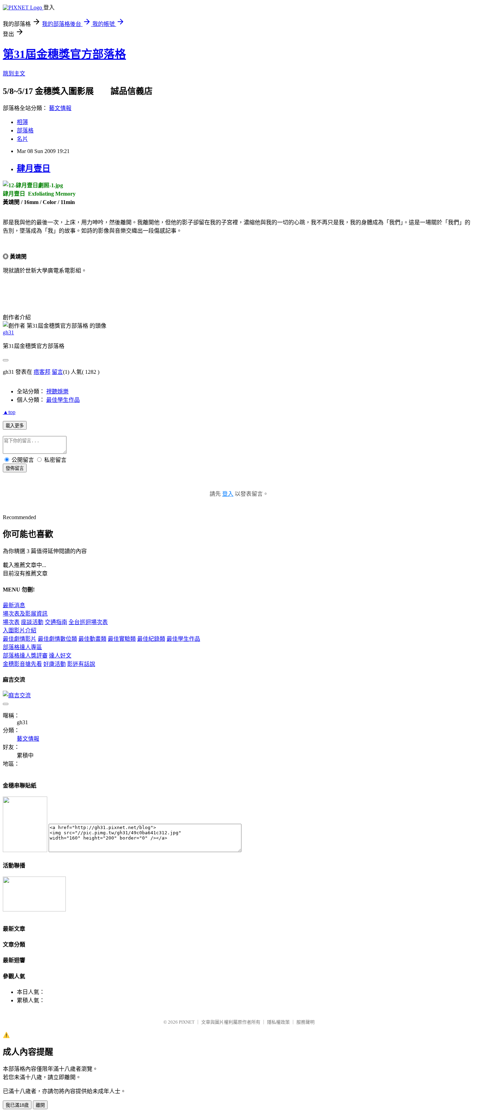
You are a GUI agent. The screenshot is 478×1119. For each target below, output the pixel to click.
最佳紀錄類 (151, 639)
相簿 (22, 122)
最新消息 (14, 605)
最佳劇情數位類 (57, 639)
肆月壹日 (33, 168)
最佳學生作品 (63, 400)
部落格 (25, 130)
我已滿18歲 (17, 1105)
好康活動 (54, 664)
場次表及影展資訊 (25, 614)
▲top (9, 412)
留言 (57, 372)
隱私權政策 (278, 1022)
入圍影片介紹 (19, 630)
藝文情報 (60, 108)
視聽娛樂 (57, 391)
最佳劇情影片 (19, 639)
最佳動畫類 (92, 639)
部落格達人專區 (22, 647)
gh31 (8, 332)
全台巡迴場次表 (88, 622)
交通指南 (56, 622)
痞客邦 (42, 372)
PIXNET (187, 1022)
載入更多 (15, 425)
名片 (22, 139)
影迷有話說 (81, 664)
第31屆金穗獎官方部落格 (64, 54)
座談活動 (32, 622)
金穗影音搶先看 (22, 664)
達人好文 (60, 656)
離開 (40, 1105)
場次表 (11, 622)
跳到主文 (14, 74)
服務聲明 (305, 1022)
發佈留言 (15, 468)
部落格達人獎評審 (25, 656)
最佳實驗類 (122, 639)
